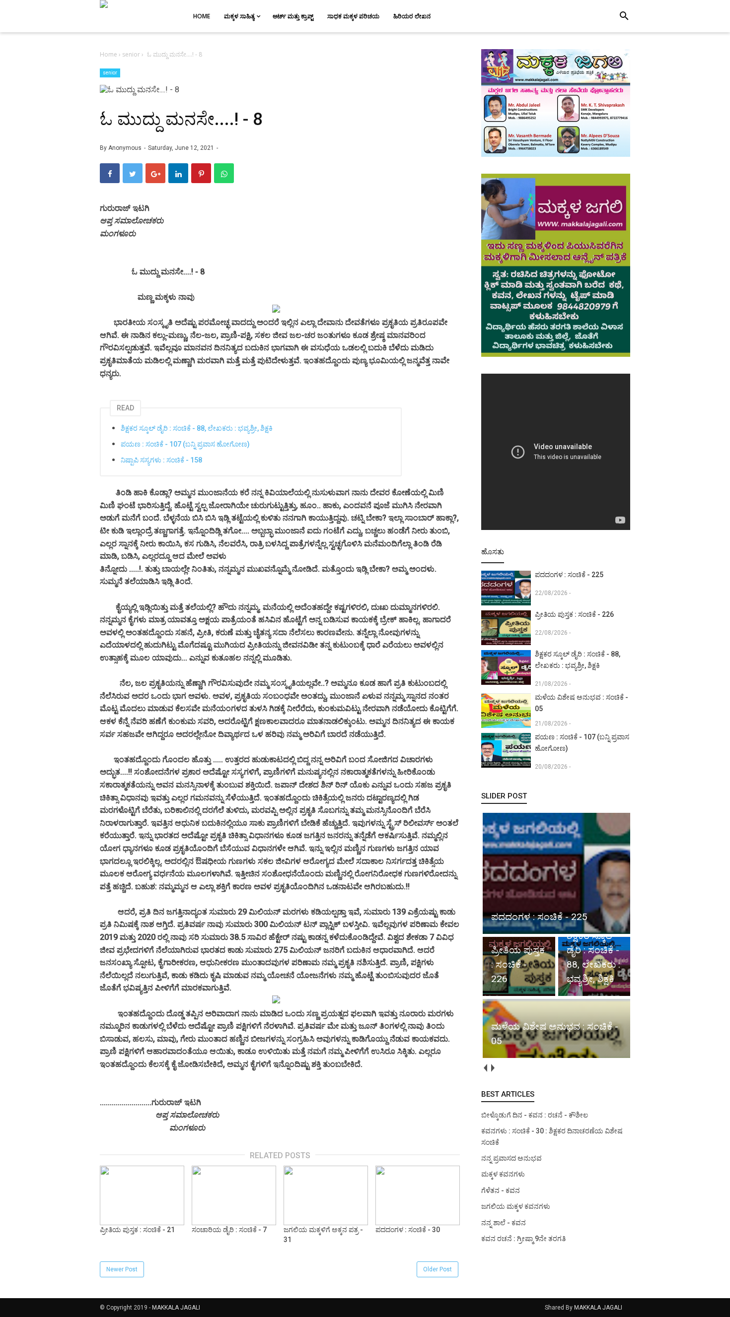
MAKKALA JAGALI (176, 1307)
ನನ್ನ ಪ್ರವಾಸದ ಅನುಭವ (511, 1158)
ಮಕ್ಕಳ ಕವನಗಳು (503, 1174)
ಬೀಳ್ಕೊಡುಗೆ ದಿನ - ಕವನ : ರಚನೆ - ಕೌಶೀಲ (534, 1115)
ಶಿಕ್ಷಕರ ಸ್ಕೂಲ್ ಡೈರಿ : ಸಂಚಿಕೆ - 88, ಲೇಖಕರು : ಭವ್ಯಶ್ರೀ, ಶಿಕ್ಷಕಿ (197, 428)
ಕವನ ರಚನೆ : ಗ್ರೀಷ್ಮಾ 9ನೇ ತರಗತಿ (523, 1239)
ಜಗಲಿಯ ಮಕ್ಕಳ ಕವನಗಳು (515, 1206)
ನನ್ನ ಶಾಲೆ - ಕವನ (503, 1223)
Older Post (437, 1269)
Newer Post (122, 1269)
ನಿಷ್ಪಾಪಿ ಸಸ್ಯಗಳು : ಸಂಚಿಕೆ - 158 (161, 460)
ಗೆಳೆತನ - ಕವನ (500, 1190)
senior (110, 72)
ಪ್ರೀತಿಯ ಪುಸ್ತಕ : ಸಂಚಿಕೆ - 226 (574, 614)
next (492, 1068)
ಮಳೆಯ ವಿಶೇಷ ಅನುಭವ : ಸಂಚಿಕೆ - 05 (581, 703)
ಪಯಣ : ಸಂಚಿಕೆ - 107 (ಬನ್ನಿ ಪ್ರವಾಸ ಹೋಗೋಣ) (185, 444)
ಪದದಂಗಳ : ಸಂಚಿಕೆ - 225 (569, 575)
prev (485, 1068)
